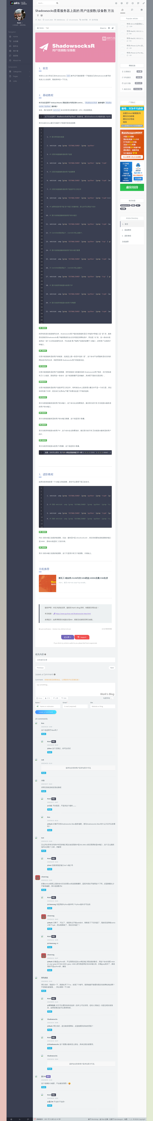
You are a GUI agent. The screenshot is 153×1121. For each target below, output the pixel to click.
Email (65, 702)
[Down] (116, 3)
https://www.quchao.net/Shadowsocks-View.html (73, 614)
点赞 (68, 637)
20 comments (73, 20)
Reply (43, 734)
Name (38, 702)
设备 (133, 205)
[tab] (122, 9)
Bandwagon (118, 1119)
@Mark (50, 824)
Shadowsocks (125, 205)
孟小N (43, 1076)
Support (83, 637)
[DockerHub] (121, 3)
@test (49, 865)
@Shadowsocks (53, 1044)
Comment (57, 680)
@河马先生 (51, 1005)
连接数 (123, 209)
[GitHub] (127, 3)
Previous (40, 668)
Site (91, 702)
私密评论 (106, 698)
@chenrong (51, 904)
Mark (39, 20)
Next (112, 668)
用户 (138, 205)
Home (41, 28)
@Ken (49, 748)
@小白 (49, 806)
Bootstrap (95, 1119)
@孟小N (50, 1102)
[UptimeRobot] (132, 3)
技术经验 (95, 20)
